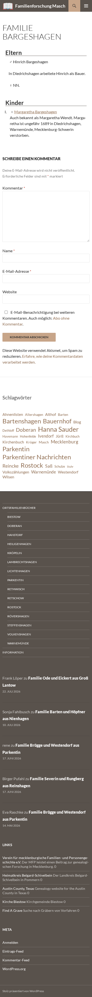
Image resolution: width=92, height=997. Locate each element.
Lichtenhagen (18, 571)
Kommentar (13, 188)
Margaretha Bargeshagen (35, 111)
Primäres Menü (86, 6)
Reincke (10, 466)
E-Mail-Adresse (16, 271)
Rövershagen (18, 616)
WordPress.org (14, 969)
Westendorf (68, 472)
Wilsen (8, 477)
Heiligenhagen (19, 544)
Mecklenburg (64, 441)
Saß (49, 466)
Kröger (31, 442)
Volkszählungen (15, 472)
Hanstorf (15, 535)
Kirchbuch (72, 436)
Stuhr (70, 466)
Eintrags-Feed (13, 951)
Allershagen (34, 414)
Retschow (15, 598)
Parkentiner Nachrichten (36, 457)
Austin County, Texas (18, 888)
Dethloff (8, 430)
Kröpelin (14, 553)
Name (8, 250)
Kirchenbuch (13, 442)
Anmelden (10, 942)
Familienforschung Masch (40, 6)
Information (13, 652)
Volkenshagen (19, 634)
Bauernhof (57, 421)
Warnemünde (43, 471)
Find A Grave (12, 910)
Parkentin (15, 449)
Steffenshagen (19, 625)
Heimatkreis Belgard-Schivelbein (27, 875)
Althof (50, 414)
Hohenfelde (28, 436)
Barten (63, 414)
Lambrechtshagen (22, 562)
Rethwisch (16, 589)
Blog (77, 422)
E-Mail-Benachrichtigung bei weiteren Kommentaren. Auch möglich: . (38, 318)
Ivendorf (46, 436)
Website (9, 291)
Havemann (10, 436)
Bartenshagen (21, 421)
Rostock (32, 465)
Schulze (59, 466)
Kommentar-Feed (15, 960)
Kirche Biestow (14, 902)
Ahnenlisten (12, 414)
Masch (44, 442)
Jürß (60, 436)
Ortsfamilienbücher (19, 508)
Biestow (13, 517)
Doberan (26, 430)
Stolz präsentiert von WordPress (23, 991)
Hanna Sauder (58, 429)
